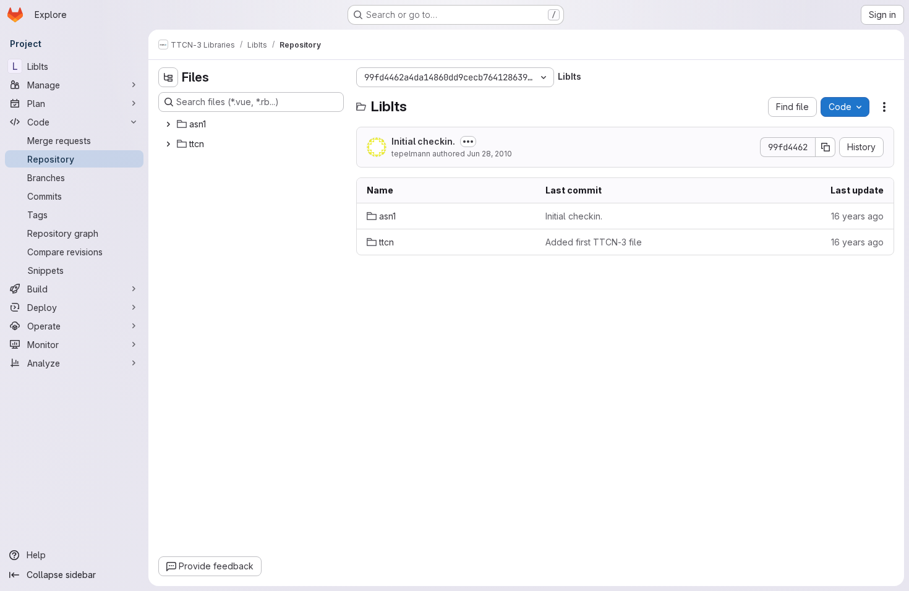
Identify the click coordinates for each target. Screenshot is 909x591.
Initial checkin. (423, 141)
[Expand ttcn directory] (168, 144)
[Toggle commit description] (468, 141)
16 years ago (857, 216)
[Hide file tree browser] (168, 77)
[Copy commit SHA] (825, 147)
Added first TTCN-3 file (593, 242)
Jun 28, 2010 (489, 153)
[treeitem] (252, 124)
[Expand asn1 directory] (168, 124)
